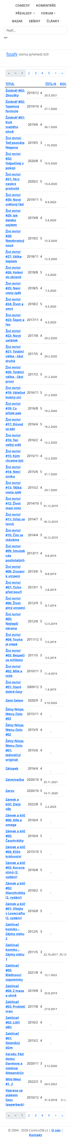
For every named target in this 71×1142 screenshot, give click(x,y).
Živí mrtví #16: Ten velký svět (13, 440)
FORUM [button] (47, 13)
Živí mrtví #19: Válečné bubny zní (15, 392)
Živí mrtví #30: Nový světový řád (15, 199)
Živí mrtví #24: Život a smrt (14, 304)
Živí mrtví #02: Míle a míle (14, 671)
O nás (56, 1130)
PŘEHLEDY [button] (24, 13)
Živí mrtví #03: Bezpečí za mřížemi (15, 655)
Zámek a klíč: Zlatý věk (13, 804)
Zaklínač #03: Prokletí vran (15, 1006)
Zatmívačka (15, 779)
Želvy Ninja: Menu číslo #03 (15, 714)
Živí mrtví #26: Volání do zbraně (14, 272)
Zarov (10, 791)
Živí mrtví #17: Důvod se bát (14, 424)
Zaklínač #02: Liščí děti (13, 1022)
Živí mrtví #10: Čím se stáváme (14, 535)
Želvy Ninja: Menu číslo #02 (15, 730)
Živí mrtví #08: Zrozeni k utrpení (15, 571)
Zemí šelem (14, 700)
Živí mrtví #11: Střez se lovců (15, 519)
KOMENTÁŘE (46, 5)
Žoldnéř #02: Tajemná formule (15, 106)
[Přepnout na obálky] (33, 61)
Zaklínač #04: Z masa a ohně (15, 991)
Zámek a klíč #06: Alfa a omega (15, 820)
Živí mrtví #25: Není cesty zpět (13, 288)
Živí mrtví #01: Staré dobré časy (14, 687)
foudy (12, 54)
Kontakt (35, 1135)
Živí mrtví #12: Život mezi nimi (13, 503)
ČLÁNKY (53, 21)
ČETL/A (50, 84)
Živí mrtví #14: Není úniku (13, 472)
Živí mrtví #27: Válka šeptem (14, 256)
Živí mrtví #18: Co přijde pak (13, 408)
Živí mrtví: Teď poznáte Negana (15, 143)
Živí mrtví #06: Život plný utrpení (15, 603)
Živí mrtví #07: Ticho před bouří (14, 587)
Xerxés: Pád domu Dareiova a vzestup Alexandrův (15, 1063)
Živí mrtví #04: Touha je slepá (14, 639)
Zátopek (12, 768)
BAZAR (17, 21)
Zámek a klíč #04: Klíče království (15, 852)
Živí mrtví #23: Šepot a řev (15, 320)
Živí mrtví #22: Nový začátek (13, 335)
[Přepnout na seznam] (38, 61)
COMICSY (22, 5)
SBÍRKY (34, 21)
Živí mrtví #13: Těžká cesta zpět (14, 487)
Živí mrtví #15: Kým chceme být (14, 456)
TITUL (10, 84)
